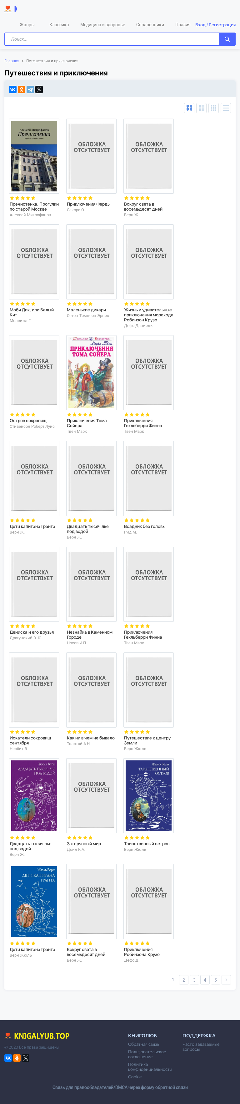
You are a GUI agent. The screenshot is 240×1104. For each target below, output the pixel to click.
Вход (200, 24)
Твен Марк (77, 431)
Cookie (135, 1076)
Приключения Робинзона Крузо (142, 952)
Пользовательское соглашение (147, 1054)
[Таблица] (189, 108)
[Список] (201, 108)
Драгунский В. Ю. (26, 638)
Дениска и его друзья (32, 632)
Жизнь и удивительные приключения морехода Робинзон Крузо (148, 314)
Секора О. (76, 209)
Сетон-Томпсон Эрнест (89, 315)
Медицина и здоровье (102, 24)
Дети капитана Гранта (32, 526)
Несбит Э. (19, 748)
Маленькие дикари (86, 309)
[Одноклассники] (21, 89)
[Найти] (227, 39)
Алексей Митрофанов (30, 214)
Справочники (150, 24)
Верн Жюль (135, 748)
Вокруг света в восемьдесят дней (143, 207)
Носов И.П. (77, 643)
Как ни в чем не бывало (91, 737)
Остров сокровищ (28, 420)
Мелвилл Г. (20, 320)
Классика (59, 24)
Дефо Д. (131, 960)
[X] (39, 89)
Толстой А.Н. (79, 743)
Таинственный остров (146, 843)
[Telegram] (30, 89)
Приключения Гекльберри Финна (143, 423)
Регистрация (222, 24)
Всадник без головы (145, 526)
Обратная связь (143, 1044)
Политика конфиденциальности (150, 1067)
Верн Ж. (131, 214)
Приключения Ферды (89, 204)
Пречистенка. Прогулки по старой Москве (34, 207)
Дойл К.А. (76, 849)
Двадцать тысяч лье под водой (88, 529)
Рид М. (130, 532)
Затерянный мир (84, 843)
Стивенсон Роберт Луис (32, 426)
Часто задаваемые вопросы (201, 1047)
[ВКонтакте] (13, 89)
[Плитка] (213, 108)
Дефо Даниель (138, 325)
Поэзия (183, 24)
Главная (11, 61)
